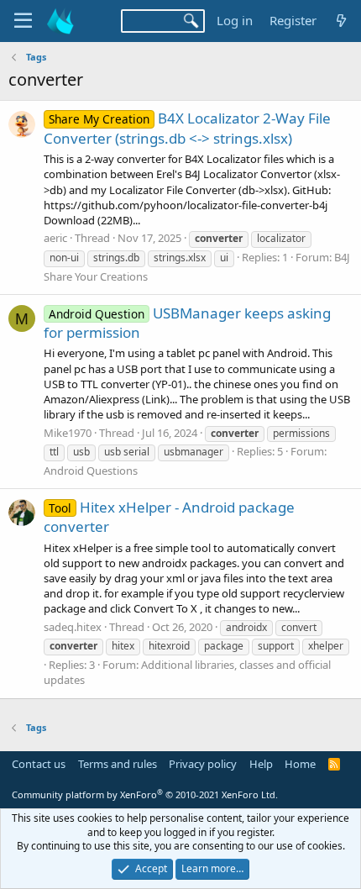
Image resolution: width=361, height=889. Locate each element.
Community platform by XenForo (145, 794)
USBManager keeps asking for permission (187, 323)
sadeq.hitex (73, 626)
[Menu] (23, 21)
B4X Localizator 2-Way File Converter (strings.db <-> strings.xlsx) (187, 128)
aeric (55, 237)
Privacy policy (203, 763)
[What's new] (341, 20)
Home (300, 763)
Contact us (38, 763)
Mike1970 (68, 432)
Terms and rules (117, 763)
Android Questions (91, 470)
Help (261, 763)
